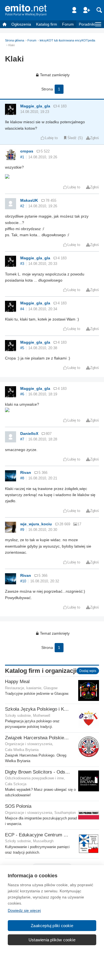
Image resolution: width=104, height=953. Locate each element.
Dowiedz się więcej (24, 910)
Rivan (25, 472)
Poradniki (87, 24)
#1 (22, 157)
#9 (22, 530)
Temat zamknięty (55, 75)
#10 (23, 581)
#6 (22, 394)
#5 (22, 348)
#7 (22, 439)
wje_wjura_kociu (36, 524)
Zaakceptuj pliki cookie (52, 925)
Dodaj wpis (87, 671)
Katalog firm (46, 24)
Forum (68, 24)
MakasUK (29, 200)
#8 (22, 478)
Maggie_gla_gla (35, 106)
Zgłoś (94, 138)
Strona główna (14, 40)
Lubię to (51, 138)
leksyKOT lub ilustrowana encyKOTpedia (67, 40)
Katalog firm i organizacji (41, 670)
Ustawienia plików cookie (52, 939)
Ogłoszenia (21, 24)
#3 (22, 264)
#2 (22, 206)
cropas (26, 151)
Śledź (72, 138)
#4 (22, 309)
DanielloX (29, 433)
